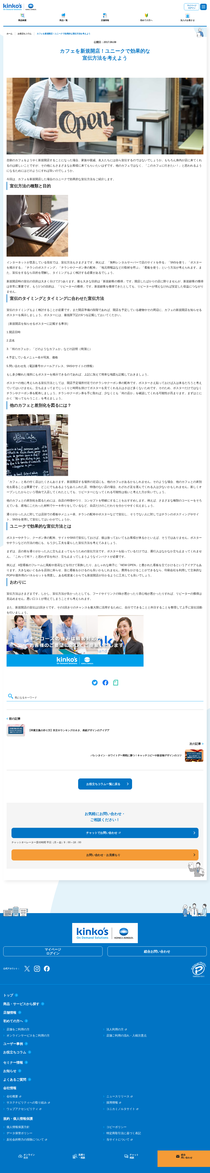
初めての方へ (146, 20)
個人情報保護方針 (18, 1127)
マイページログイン (191, 6)
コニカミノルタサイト (120, 1108)
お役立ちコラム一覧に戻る (103, 784)
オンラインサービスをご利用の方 (28, 1035)
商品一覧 (63, 20)
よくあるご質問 (14, 1079)
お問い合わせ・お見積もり (103, 855)
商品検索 (22, 20)
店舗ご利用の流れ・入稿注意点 (126, 1035)
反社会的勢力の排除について (25, 1139)
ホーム (10, 33)
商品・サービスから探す (21, 1004)
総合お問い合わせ (157, 951)
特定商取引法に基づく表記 (123, 1133)
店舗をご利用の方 (18, 1029)
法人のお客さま (187, 20)
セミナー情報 (13, 1062)
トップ (8, 995)
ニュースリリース (117, 1096)
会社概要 (12, 1096)
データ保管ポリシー (19, 1133)
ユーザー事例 (13, 1044)
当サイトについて (117, 1139)
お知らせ (9, 1071)
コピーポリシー (116, 1127)
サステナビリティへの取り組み (27, 1102)
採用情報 (112, 1102)
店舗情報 (105, 20)
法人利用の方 (115, 1029)
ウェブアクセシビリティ (22, 1108)
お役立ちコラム (25, 33)
